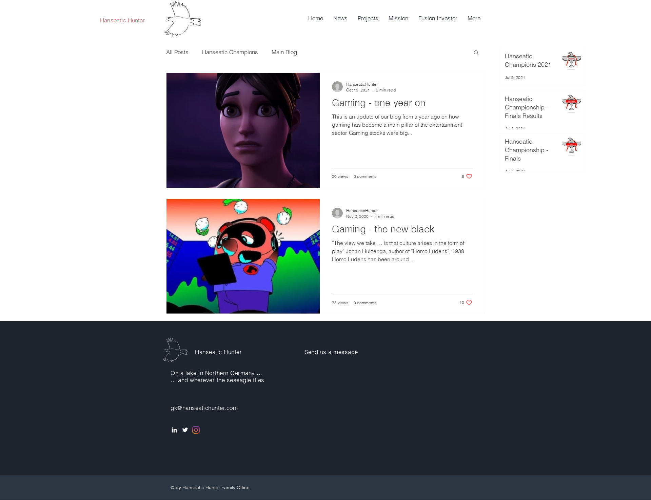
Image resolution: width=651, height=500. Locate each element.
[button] (476, 53)
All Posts (177, 52)
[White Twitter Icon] (185, 430)
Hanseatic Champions (230, 52)
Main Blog (284, 52)
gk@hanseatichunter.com (204, 407)
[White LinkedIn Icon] (174, 430)
